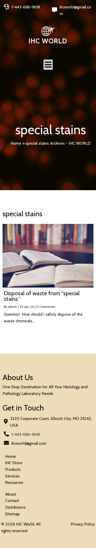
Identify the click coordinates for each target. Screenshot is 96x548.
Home (15, 143)
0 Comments (45, 307)
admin (12, 307)
